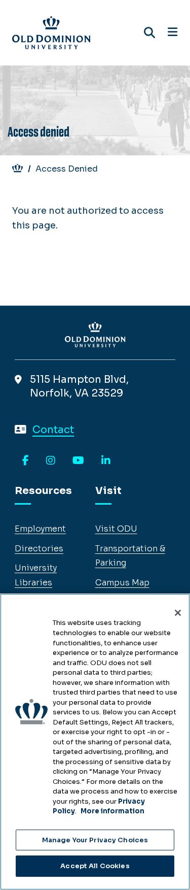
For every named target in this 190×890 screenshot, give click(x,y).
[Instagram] (50, 461)
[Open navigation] (172, 32)
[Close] (178, 613)
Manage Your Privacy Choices (95, 840)
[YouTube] (78, 461)
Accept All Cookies (94, 866)
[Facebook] (25, 461)
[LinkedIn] (105, 461)
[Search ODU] (149, 33)
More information (112, 811)
